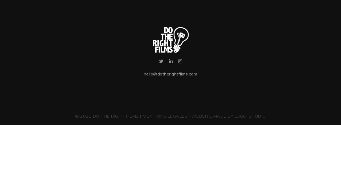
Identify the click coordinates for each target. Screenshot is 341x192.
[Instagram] (180, 62)
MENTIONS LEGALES (165, 116)
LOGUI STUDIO (250, 116)
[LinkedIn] (171, 62)
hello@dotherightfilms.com (170, 74)
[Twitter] (161, 62)
